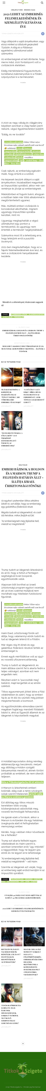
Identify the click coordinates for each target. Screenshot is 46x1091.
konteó (37, 879)
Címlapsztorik (17, 10)
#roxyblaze (9, 154)
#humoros (27, 148)
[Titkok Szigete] (23, 1069)
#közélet (19, 157)
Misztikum (23, 465)
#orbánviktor (38, 154)
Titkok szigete (7, 33)
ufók (27, 882)
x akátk (34, 882)
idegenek (29, 879)
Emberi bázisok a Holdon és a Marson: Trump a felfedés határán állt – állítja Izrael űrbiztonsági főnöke (23, 333)
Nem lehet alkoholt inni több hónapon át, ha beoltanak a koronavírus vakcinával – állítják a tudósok (23, 348)
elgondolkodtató (36, 314)
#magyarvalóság (11, 160)
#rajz (21, 160)
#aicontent (36, 151)
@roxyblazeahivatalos (13, 142)
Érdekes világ (29, 10)
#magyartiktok (10, 151)
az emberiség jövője (19, 314)
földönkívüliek (17, 879)
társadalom (19, 317)
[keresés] (42, 2)
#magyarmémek (24, 151)
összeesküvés (13, 882)
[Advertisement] (23, 102)
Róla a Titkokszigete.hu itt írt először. (22, 782)
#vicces (19, 148)
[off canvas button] (4, 2)
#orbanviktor (10, 157)
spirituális (7, 317)
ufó (22, 882)
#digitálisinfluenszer (23, 154)
